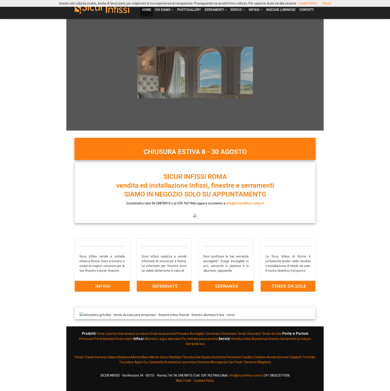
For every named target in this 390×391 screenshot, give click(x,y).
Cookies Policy (204, 380)
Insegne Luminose (281, 10)
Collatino (260, 357)
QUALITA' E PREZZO (290, 116)
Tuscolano (127, 362)
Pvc (184, 339)
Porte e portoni (107, 333)
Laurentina (188, 362)
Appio (139, 362)
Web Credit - (185, 380)
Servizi (236, 10)
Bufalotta (218, 357)
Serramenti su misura (134, 333)
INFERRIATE (165, 286)
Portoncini (86, 339)
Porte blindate (104, 339)
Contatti (306, 10)
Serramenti (214, 10)
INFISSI (102, 286)
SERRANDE (226, 286)
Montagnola (219, 362)
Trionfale (308, 357)
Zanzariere (213, 333)
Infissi (254, 10)
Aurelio (272, 357)
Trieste (89, 357)
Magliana (264, 362)
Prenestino (233, 357)
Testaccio (250, 362)
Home (146, 10)
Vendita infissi (241, 339)
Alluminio (151, 339)
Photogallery (189, 10)
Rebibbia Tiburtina (182, 357)
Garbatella (156, 362)
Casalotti (295, 357)
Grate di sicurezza (163, 333)
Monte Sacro (159, 357)
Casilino (247, 357)
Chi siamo (163, 10)
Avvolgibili (197, 333)
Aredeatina (172, 362)
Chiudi (326, 3)
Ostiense (203, 362)
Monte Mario (140, 357)
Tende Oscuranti (249, 333)
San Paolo (235, 362)
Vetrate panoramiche (202, 339)
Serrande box (195, 344)
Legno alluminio (169, 339)
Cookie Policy (307, 3)
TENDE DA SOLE (289, 286)
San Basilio (203, 357)
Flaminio (101, 357)
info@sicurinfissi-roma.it (245, 203)
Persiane (183, 333)
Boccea (283, 357)
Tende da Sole (271, 333)
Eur (146, 362)
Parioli (79, 357)
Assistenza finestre (265, 339)
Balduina (124, 357)
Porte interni (124, 339)
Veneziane (229, 333)
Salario (112, 357)
